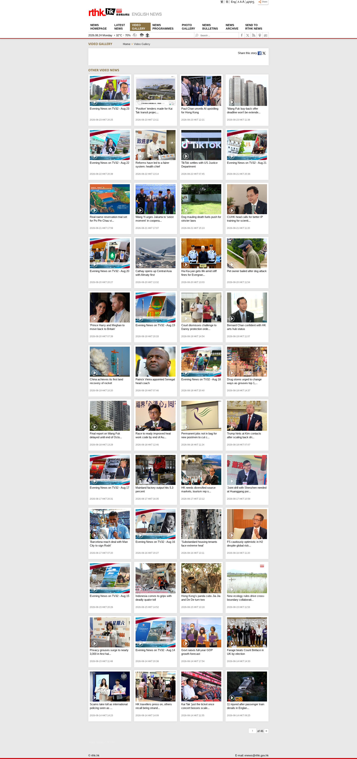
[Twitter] (248, 35)
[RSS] (254, 35)
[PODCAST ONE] (260, 35)
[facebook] (242, 35)
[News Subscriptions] (266, 35)
